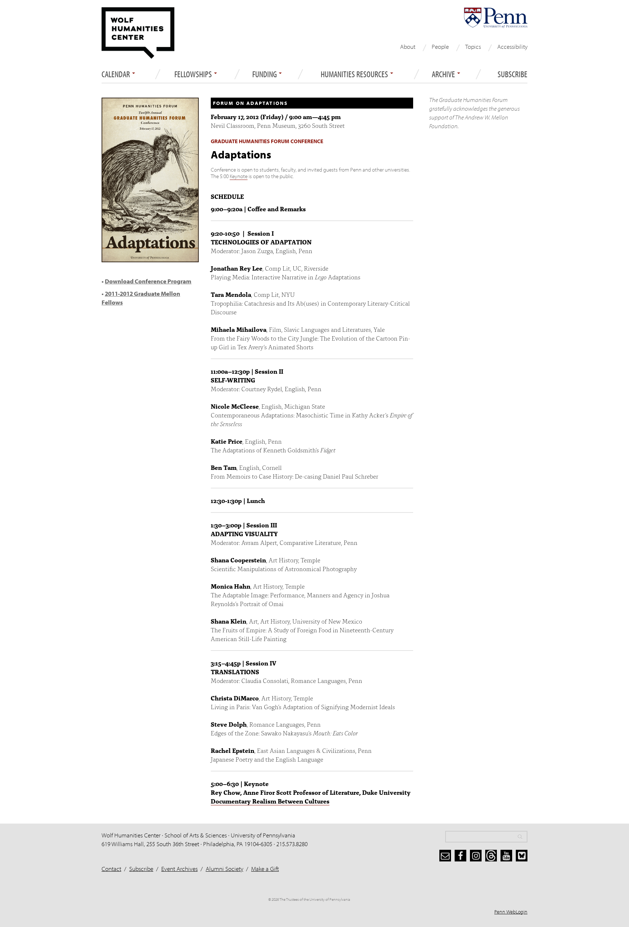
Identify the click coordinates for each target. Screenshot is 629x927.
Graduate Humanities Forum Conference (267, 141)
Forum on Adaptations (250, 103)
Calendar (116, 74)
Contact (111, 868)
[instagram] (476, 855)
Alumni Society (224, 868)
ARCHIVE (444, 74)
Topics (473, 46)
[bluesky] (521, 855)
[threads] (491, 855)
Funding (265, 74)
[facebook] (460, 855)
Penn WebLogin (510, 911)
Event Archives (179, 868)
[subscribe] (445, 855)
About (407, 46)
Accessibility (512, 46)
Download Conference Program (148, 281)
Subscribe (512, 74)
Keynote (239, 176)
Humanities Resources (355, 74)
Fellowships (193, 74)
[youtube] (506, 855)
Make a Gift (265, 868)
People (440, 46)
